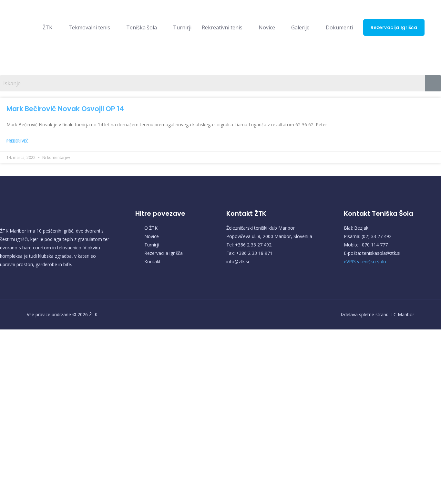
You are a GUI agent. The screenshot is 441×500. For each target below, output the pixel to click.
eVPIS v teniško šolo (365, 261)
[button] (394, 27)
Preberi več (17, 141)
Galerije (300, 27)
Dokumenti (339, 27)
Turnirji (182, 27)
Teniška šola (141, 27)
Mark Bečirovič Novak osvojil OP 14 (65, 108)
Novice (267, 27)
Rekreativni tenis (222, 27)
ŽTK (47, 27)
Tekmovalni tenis (89, 27)
